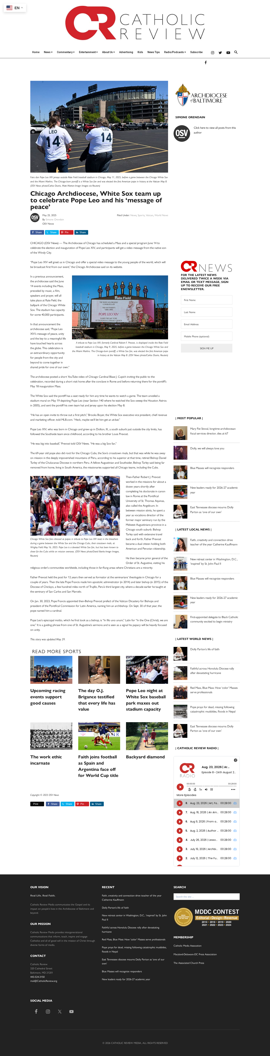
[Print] (31, 804)
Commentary (65, 52)
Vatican (149, 215)
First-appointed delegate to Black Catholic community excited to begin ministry (214, 619)
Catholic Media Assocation (187, 945)
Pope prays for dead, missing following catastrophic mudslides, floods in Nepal (212, 709)
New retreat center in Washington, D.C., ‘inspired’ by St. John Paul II (214, 561)
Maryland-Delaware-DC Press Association (195, 954)
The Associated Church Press (189, 963)
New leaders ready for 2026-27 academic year (126, 979)
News (47, 52)
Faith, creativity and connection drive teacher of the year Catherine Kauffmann (213, 542)
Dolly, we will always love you (207, 448)
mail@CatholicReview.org (43, 981)
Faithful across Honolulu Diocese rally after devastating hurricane (212, 670)
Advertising (126, 52)
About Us (107, 52)
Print (35, 804)
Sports (141, 215)
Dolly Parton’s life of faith (204, 649)
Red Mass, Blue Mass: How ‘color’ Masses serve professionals (133, 939)
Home (35, 52)
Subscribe (196, 52)
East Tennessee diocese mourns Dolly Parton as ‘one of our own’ (211, 728)
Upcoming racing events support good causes (47, 697)
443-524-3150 (37, 977)
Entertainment (87, 52)
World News (161, 215)
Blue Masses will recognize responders (212, 468)
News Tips (153, 52)
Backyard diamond (145, 757)
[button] (236, 53)
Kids (140, 52)
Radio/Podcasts (174, 52)
